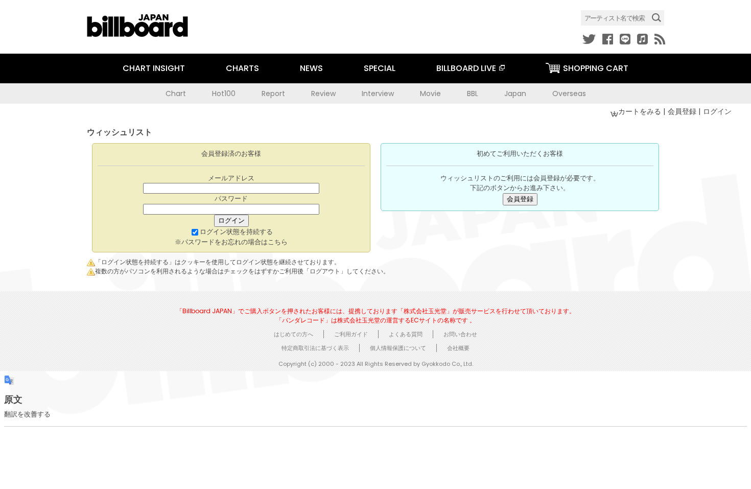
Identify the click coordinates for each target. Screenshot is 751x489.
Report (273, 93)
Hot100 (224, 93)
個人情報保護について (398, 348)
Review (323, 93)
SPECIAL (379, 68)
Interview (378, 93)
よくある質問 (406, 334)
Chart (176, 93)
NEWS (311, 68)
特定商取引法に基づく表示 (315, 348)
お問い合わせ (460, 334)
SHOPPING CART (595, 68)
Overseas (569, 93)
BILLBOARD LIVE (466, 68)
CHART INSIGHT (154, 68)
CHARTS (242, 68)
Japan (515, 93)
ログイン (717, 111)
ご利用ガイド (351, 334)
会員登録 (683, 111)
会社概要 (458, 348)
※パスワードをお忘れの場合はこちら (231, 242)
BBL (472, 93)
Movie (430, 93)
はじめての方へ (293, 334)
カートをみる (640, 111)
